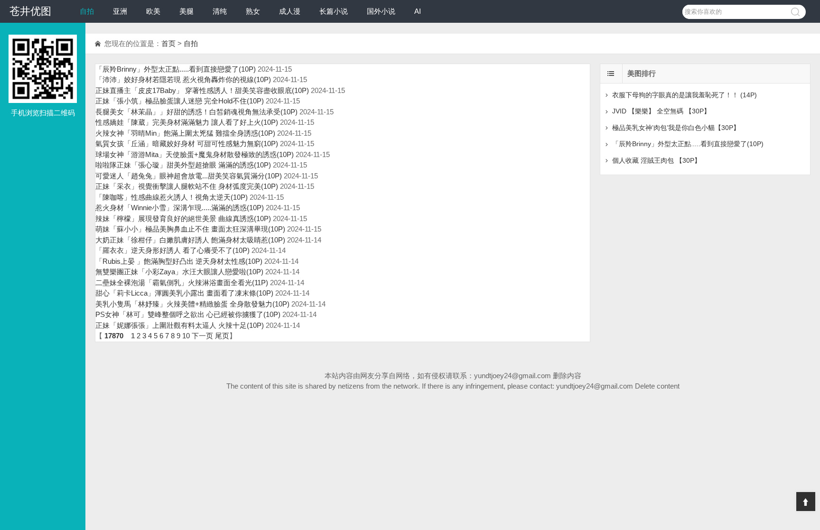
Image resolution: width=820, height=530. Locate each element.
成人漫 (289, 11)
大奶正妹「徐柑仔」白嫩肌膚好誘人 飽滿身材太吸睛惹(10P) (190, 240)
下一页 (202, 336)
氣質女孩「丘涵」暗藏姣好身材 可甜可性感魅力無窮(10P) (186, 143)
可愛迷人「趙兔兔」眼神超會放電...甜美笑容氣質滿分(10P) (188, 176)
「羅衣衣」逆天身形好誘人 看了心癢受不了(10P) (172, 250)
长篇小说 (333, 11)
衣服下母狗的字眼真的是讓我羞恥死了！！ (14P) (684, 95)
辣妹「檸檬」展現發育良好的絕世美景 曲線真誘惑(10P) (183, 218)
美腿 (186, 11)
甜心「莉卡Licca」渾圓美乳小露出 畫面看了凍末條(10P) (184, 293)
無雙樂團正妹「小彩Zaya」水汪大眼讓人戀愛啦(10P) (179, 272)
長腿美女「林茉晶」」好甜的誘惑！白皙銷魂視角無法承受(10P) (196, 112)
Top (805, 501)
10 (186, 336)
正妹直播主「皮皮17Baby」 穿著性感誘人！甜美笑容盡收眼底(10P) (202, 90)
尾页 (222, 336)
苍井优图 (30, 11)
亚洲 (120, 11)
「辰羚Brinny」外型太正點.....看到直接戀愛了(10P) (175, 69)
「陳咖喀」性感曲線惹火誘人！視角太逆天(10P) (171, 197)
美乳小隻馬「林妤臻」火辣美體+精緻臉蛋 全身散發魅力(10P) (192, 304)
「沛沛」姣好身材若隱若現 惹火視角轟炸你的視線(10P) (183, 79)
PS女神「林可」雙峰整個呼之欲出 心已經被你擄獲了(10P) (187, 314)
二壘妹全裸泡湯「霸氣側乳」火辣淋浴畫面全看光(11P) (181, 283)
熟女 (253, 11)
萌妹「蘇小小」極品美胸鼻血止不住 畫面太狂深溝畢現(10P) (190, 229)
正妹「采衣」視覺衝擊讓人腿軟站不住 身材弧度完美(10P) (186, 186)
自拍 (87, 11)
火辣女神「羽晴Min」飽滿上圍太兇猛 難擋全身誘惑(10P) (185, 133)
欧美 (153, 11)
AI (417, 11)
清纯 (220, 11)
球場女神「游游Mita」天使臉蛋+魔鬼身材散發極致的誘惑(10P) (194, 154)
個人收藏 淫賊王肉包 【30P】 (656, 160)
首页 (168, 43)
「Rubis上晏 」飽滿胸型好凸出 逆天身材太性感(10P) (178, 261)
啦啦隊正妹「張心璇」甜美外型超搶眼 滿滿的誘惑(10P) (183, 165)
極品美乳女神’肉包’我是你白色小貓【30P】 (676, 127)
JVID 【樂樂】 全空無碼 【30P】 (661, 111)
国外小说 (381, 11)
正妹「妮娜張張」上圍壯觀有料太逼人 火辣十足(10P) (179, 325)
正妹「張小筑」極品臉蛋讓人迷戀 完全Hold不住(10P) (179, 101)
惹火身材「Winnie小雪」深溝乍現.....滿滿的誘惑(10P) (179, 208)
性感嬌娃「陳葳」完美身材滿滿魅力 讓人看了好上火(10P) (186, 122)
